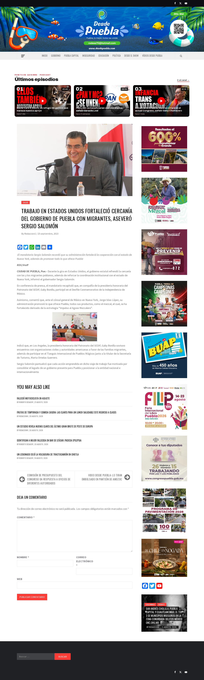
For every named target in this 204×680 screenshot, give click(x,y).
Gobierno (55, 55)
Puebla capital (71, 55)
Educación (103, 55)
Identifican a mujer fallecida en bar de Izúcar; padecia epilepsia (49, 440)
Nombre (23, 557)
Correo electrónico (83, 561)
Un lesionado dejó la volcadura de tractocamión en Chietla (48, 454)
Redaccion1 (30, 233)
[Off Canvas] (23, 56)
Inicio (44, 55)
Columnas (150, 604)
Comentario (25, 517)
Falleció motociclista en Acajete (33, 398)
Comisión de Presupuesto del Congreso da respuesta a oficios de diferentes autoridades (48, 479)
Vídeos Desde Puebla (152, 55)
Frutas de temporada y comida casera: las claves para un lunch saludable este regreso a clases (66, 412)
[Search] (181, 56)
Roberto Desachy (26, 402)
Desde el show (131, 55)
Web (19, 579)
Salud (25, 202)
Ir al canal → (183, 80)
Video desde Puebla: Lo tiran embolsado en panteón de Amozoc (102, 477)
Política (116, 55)
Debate (161, 604)
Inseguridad (88, 55)
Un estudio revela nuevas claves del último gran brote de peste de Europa (55, 426)
